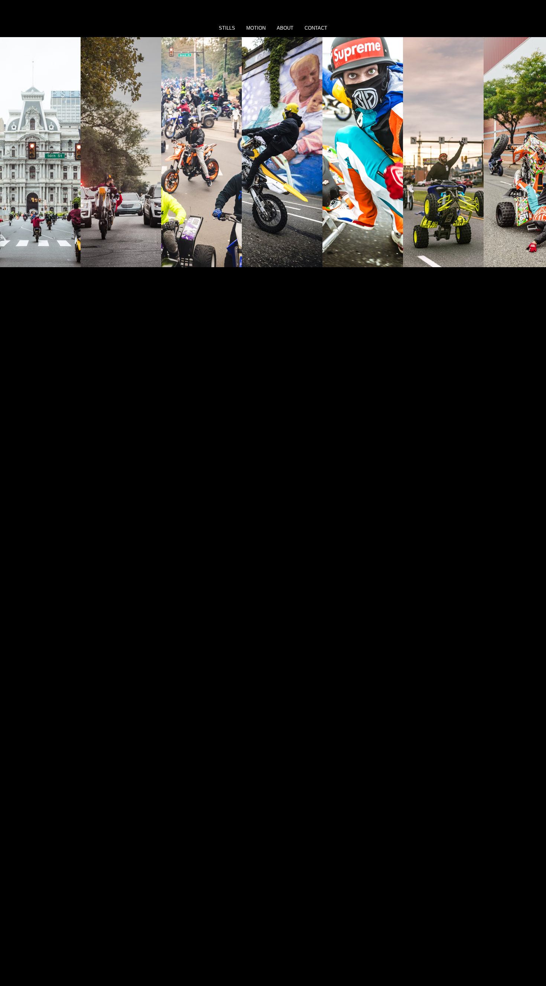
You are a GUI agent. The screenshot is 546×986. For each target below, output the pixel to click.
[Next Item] (533, 152)
